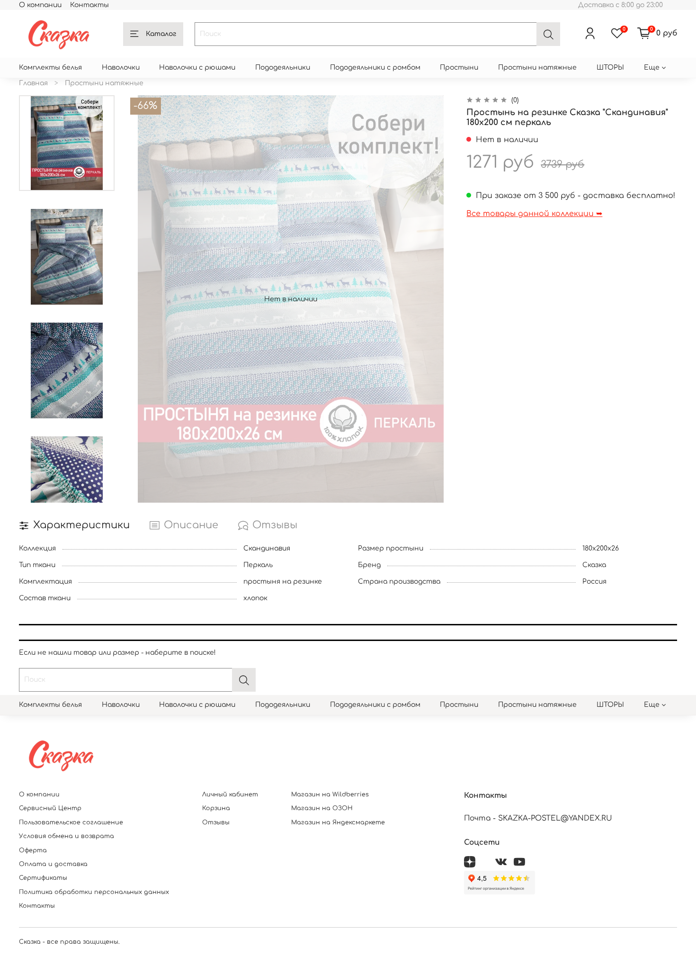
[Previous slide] (144, 299)
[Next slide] (67, 492)
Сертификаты (43, 878)
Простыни (459, 67)
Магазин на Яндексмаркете (338, 822)
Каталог (161, 33)
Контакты (89, 5)
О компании (40, 5)
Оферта (33, 850)
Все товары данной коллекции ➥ (534, 213)
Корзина (216, 808)
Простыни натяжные (537, 67)
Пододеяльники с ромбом (375, 67)
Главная (33, 83)
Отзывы (216, 822)
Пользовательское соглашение (71, 822)
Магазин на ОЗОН (322, 808)
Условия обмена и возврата (66, 836)
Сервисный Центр (50, 808)
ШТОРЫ (610, 67)
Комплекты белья (50, 67)
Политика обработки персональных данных (94, 892)
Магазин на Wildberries (330, 794)
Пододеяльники (282, 67)
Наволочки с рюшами (197, 67)
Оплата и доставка (53, 864)
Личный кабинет (230, 794)
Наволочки (121, 67)
